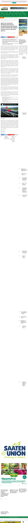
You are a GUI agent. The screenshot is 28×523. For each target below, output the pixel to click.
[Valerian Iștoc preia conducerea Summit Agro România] (20, 222)
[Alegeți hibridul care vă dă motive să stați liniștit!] (20, 174)
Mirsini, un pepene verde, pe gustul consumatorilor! (24, 113)
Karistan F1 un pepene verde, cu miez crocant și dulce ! (24, 327)
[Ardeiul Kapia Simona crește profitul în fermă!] (20, 84)
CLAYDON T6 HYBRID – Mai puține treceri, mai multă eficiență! (5, 512)
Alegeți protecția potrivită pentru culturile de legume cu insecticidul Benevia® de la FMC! (24, 170)
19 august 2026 (24, 258)
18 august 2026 (24, 328)
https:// (2, 129)
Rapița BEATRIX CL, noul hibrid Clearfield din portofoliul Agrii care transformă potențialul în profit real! (24, 321)
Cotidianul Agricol (8, 32)
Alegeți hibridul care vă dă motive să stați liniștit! (24, 174)
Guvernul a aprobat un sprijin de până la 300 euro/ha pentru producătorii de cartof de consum (24, 178)
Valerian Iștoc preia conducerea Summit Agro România (24, 196)
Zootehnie (6, 13)
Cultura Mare (10, 13)
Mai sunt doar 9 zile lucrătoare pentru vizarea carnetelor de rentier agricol (24, 252)
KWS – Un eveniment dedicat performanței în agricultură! (24, 184)
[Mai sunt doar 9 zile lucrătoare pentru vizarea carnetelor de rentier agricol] (20, 252)
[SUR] (14, 460)
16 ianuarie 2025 (3, 32)
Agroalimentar (15, 13)
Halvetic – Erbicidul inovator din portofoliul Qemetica (24, 317)
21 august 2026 (23, 171)
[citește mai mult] (21, 54)
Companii (2, 33)
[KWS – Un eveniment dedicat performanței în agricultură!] (20, 184)
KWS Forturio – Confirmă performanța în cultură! (24, 256)
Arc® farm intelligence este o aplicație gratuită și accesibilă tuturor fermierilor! (24, 312)
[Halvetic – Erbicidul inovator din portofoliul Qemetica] (19, 317)
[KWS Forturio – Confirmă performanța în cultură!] (20, 282)
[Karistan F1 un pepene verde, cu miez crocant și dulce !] (20, 353)
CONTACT (2, 16)
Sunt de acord (14, 2)
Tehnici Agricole (24, 13)
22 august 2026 (21, 44)
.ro (5, 129)
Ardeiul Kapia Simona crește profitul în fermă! (24, 57)
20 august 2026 (24, 185)
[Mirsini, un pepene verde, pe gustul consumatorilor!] (20, 140)
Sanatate (20, 13)
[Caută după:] (23, 17)
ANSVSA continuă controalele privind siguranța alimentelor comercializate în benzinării (23, 41)
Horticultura (2, 13)
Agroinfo (15, 32)
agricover (4, 129)
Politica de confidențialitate (22, 1)
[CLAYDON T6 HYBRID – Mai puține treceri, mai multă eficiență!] (5, 504)
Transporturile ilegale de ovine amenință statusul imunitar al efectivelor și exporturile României (24, 384)
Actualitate (12, 32)
